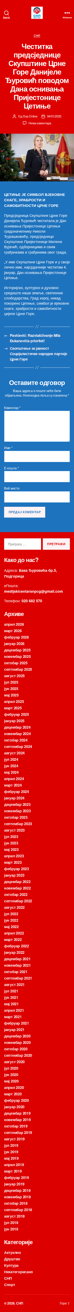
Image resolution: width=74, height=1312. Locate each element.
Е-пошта (11, 468)
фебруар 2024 (16, 791)
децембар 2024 (17, 727)
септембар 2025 (18, 669)
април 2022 (14, 933)
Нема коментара (40, 123)
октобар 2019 (16, 1126)
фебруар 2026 (16, 637)
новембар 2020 (17, 1042)
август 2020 (14, 1061)
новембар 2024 (17, 733)
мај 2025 (11, 695)
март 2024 (13, 785)
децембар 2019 (17, 1113)
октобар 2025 (16, 663)
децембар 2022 (17, 881)
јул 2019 (11, 1145)
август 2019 (14, 1139)
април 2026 (14, 624)
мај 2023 (11, 849)
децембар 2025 (17, 650)
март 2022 (13, 939)
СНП (37, 36)
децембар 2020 (17, 1036)
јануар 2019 (14, 1184)
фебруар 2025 (16, 714)
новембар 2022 (17, 888)
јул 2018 (11, 1222)
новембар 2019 (17, 1119)
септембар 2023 (18, 823)
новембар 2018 (17, 1197)
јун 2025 (11, 688)
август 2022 (14, 907)
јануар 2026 (14, 643)
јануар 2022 (14, 952)
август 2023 (14, 830)
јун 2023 (11, 843)
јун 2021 (11, 997)
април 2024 (14, 778)
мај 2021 (11, 1004)
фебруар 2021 (16, 1023)
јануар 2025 (14, 720)
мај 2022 (11, 926)
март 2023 (13, 862)
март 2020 (13, 1094)
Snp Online (30, 116)
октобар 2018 (16, 1203)
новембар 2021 (17, 965)
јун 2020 (11, 1074)
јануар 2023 (14, 875)
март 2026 (13, 630)
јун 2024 (11, 765)
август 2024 (14, 753)
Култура (11, 1265)
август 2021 (14, 984)
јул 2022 (11, 913)
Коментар (12, 408)
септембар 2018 (18, 1209)
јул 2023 (11, 836)
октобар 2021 (16, 971)
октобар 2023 (16, 817)
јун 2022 (11, 920)
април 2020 (14, 1087)
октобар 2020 (16, 1049)
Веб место (12, 488)
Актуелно (12, 1252)
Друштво (12, 1259)
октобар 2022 (16, 894)
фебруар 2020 (16, 1100)
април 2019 (14, 1164)
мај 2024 (11, 772)
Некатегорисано (18, 1271)
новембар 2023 (17, 811)
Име (8, 448)
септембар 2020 (18, 1055)
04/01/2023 (54, 116)
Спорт (9, 1284)
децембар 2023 (17, 804)
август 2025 (14, 675)
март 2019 (13, 1171)
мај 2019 (11, 1158)
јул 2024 (11, 759)
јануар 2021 (14, 1029)
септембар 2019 (18, 1132)
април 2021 (14, 1010)
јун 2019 (11, 1151)
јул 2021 (11, 991)
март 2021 (13, 1016)
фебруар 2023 (16, 868)
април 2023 (14, 856)
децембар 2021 (17, 958)
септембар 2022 (18, 901)
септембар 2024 (18, 746)
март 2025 (13, 708)
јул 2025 (11, 682)
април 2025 (14, 701)
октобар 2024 (16, 740)
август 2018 (14, 1216)
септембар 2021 (18, 978)
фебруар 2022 (16, 946)
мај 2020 (11, 1081)
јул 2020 (11, 1068)
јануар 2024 (14, 798)
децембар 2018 (17, 1190)
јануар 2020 (14, 1106)
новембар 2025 (17, 656)
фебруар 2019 (16, 1177)
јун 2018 (11, 1229)
